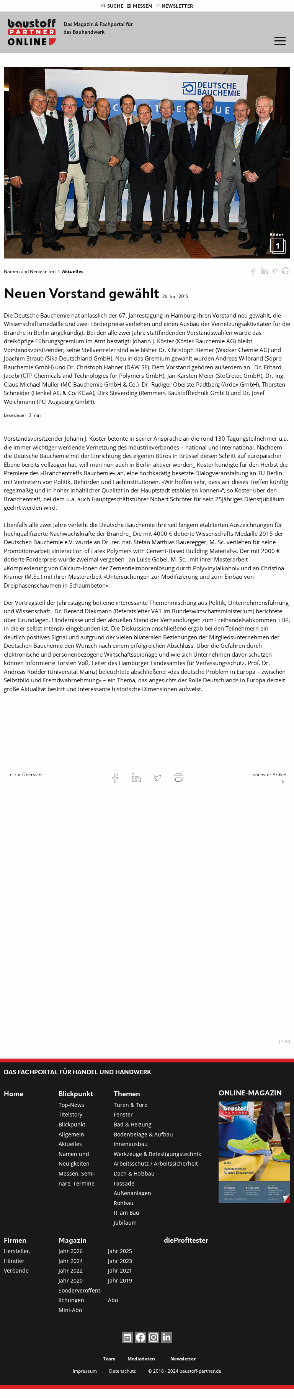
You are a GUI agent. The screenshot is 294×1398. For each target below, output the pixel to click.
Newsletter (177, 6)
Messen (142, 6)
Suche (115, 6)
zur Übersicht (28, 774)
